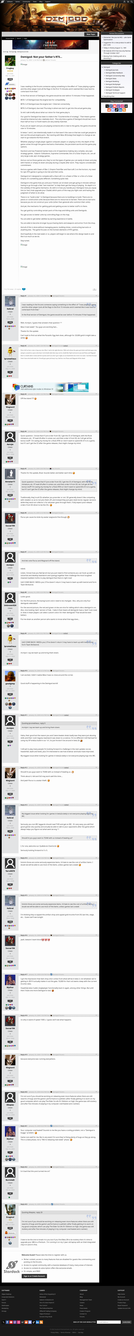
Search (19, 38)
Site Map (80, 1332)
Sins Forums (56, 469)
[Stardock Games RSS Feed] (124, 110)
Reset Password (123, 1305)
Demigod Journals (22, 52)
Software (10, 2)
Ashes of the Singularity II (47, 1294)
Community (26, 2)
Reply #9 (23, 633)
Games (17, 2)
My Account (121, 1297)
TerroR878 (10, 871)
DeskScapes (5, 1305)
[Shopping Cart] (128, 1)
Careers (82, 1303)
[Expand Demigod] (102, 67)
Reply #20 (24, 1092)
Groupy (4, 1311)
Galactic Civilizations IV (47, 1300)
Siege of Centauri (45, 1314)
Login (25, 38)
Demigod (12, 52)
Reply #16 (24, 935)
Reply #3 (23, 394)
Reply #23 (24, 1204)
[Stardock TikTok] (117, 110)
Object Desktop (6, 1294)
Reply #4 (23, 431)
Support (47, 2)
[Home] (35, 26)
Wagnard (10, 407)
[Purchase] (96, 26)
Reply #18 (24, 1015)
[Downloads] (59, 26)
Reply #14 (24, 858)
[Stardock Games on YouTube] (115, 106)
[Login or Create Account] (124, 1)
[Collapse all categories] (130, 67)
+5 (10, 578)
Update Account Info (124, 1308)
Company (83, 1290)
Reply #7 (23, 552)
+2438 (10, 79)
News (35, 2)
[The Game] (46, 26)
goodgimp (10, 683)
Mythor (10, 987)
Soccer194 (10, 525)
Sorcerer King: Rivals (46, 1317)
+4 (10, 372)
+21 (10, 694)
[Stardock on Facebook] (111, 106)
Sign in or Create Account (34, 1276)
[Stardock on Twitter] (107, 106)
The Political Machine (46, 1308)
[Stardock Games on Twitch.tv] (118, 106)
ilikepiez (10, 1105)
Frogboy (10, 68)
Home (5, 52)
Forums (82, 1317)
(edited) (65, 346)
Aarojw (10, 444)
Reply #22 (24, 1167)
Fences (4, 1303)
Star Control (43, 1305)
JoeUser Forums (50, 60)
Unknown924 (10, 605)
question (56, 323)
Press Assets (83, 1308)
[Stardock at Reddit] (109, 110)
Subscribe (126, 1322)
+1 (10, 1001)
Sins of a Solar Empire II (47, 1303)
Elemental (43, 1297)
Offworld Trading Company (48, 1311)
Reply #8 (23, 592)
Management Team (86, 1300)
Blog (40, 2)
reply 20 (39, 1212)
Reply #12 (24, 768)
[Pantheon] (73, 26)
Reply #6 (23, 513)
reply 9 (42, 723)
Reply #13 (24, 805)
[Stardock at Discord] (113, 110)
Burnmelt (10, 1180)
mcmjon (10, 565)
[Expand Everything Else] (102, 96)
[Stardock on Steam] (126, 106)
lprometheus (10, 358)
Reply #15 (24, 895)
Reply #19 (24, 1055)
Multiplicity (5, 1308)
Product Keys (122, 1303)
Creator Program (85, 1311)
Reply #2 (23, 346)
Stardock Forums (58, 974)
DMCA (74, 1332)
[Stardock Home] (2, 1)
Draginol (10, 1217)
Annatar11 (10, 481)
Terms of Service (65, 1332)
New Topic (91, 34)
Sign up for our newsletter (84, 1322)
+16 (10, 420)
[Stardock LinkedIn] (120, 110)
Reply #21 (24, 1126)
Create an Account (123, 1300)
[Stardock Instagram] (122, 106)
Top (96, 296)
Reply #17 (24, 974)
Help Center (121, 1294)
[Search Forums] (131, 1)
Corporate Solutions (8, 1297)
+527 (10, 495)
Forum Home (10, 38)
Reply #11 (24, 715)
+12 (10, 619)
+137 (10, 1228)
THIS (58, 824)
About (82, 1294)
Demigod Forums (58, 296)
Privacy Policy (55, 1332)
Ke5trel (10, 309)
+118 (10, 322)
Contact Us (83, 1314)
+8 (10, 539)
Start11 (4, 1300)
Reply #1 (23, 296)
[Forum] (85, 26)
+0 (10, 458)
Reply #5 (23, 469)
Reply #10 (24, 671)
